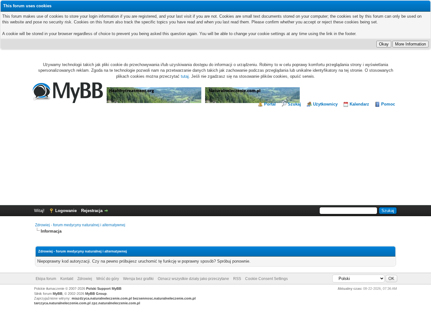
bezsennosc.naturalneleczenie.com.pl (164, 298)
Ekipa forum (46, 279)
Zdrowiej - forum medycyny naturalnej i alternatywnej (80, 225)
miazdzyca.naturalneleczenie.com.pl (102, 298)
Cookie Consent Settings (266, 279)
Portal (270, 104)
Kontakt (66, 279)
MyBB (57, 293)
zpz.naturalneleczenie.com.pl (116, 303)
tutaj (185, 76)
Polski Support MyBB (103, 288)
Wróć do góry (107, 279)
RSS (237, 279)
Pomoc (388, 104)
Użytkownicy (325, 104)
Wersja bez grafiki (138, 279)
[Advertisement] (215, 154)
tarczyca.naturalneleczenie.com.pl (62, 303)
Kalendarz (359, 104)
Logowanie (66, 210)
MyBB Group (96, 293)
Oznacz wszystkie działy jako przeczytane (193, 279)
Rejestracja (92, 210)
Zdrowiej (84, 279)
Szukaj (294, 104)
